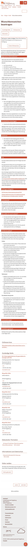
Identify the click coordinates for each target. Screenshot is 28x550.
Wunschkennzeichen (17, 15)
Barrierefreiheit (5, 8)
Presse (2, 5)
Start (2, 15)
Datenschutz (4, 7)
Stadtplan (14, 7)
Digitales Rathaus (8, 5)
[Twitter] (20, 491)
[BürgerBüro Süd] (14, 413)
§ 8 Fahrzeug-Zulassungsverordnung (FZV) (12, 192)
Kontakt (19, 7)
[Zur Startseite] (7, 3)
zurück (16, 485)
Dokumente (5, 33)
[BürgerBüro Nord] (14, 398)
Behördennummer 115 (10, 507)
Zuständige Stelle (6, 29)
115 (14, 5)
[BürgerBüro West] (14, 428)
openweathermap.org (10, 534)
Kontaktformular (6, 369)
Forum (9, 7)
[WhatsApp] (25, 491)
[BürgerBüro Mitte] (14, 381)
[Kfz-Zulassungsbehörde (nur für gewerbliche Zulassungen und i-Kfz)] (14, 363)
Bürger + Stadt (7, 15)
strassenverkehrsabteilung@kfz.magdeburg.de (14, 178)
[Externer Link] (9, 10)
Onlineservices (16, 29)
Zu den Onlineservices (13, 45)
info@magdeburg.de (9, 509)
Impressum (18, 5)
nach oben (23, 485)
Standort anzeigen (9, 504)
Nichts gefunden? (7, 472)
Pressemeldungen (9, 513)
